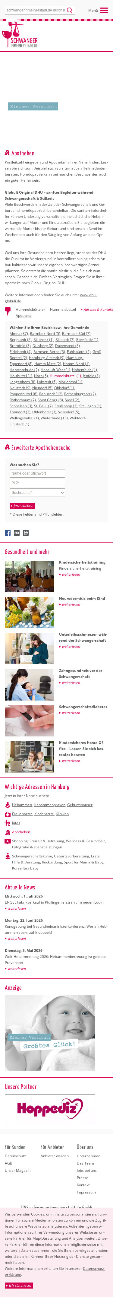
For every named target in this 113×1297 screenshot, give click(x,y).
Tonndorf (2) (20, 412)
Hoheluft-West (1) (55, 369)
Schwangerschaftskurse (32, 856)
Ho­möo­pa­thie (31, 174)
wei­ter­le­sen (17, 908)
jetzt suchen (23, 506)
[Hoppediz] (50, 1108)
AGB (8, 1163)
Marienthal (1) (70, 381)
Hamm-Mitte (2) (47, 363)
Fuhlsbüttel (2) (79, 351)
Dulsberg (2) (43, 345)
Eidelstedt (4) (21, 351)
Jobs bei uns (87, 1170)
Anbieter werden (55, 1156)
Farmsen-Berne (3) (49, 351)
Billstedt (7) (64, 339)
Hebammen (22, 804)
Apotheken (21, 831)
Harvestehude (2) (24, 369)
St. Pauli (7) (43, 405)
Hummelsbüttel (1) (65, 375)
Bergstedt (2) (21, 339)
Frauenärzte (22, 813)
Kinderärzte (44, 813)
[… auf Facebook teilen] (8, 533)
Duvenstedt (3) (67, 345)
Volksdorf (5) (68, 412)
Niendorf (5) (42, 387)
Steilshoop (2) (66, 405)
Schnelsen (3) (21, 405)
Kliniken (62, 813)
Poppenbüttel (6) (23, 393)
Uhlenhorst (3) (44, 412)
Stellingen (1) (90, 405)
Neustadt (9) (20, 387)
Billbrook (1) (43, 339)
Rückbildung (52, 862)
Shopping (20, 841)
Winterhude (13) (54, 418)
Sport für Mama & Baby (83, 862)
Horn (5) (41, 375)
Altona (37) (19, 333)
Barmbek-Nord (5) (45, 333)
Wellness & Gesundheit (85, 841)
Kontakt (83, 1184)
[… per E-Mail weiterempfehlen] (17, 533)
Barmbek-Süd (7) (76, 333)
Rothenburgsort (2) (80, 393)
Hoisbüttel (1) (21, 375)
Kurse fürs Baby (25, 868)
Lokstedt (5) (47, 381)
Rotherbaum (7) (23, 399)
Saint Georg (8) (50, 399)
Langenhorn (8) (22, 381)
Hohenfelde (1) (84, 369)
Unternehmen (88, 1156)
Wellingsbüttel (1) (24, 418)
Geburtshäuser (80, 804)
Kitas (16, 822)
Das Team (85, 1163)
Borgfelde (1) (87, 339)
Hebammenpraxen (49, 804)
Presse (82, 1177)
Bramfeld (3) (20, 345)
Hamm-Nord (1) (76, 363)
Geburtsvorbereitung (71, 856)
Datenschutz (15, 1156)
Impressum (86, 1192)
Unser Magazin (17, 1170)
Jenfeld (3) (91, 375)
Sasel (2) (72, 399)
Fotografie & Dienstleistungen (37, 847)
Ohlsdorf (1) (64, 387)
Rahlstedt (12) (50, 393)
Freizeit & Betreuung (47, 841)
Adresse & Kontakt (98, 309)
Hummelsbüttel (63, 309)
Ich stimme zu (20, 1285)
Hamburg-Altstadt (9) (46, 357)
